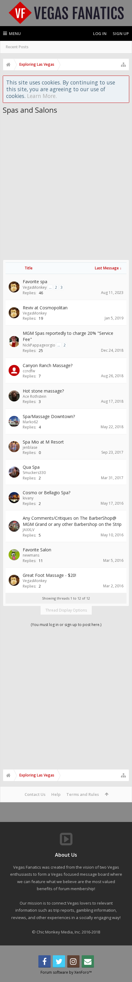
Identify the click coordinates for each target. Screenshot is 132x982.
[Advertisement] (66, 184)
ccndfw (29, 371)
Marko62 (30, 421)
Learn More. (42, 96)
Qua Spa (31, 467)
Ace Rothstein (34, 396)
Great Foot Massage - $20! (49, 575)
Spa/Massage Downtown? (49, 416)
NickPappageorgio (39, 345)
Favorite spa (35, 281)
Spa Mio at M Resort (43, 442)
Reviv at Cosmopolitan (45, 308)
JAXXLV (28, 529)
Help (55, 794)
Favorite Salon (37, 550)
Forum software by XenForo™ (66, 972)
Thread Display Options (66, 610)
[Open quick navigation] (123, 64)
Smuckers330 (34, 472)
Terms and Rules (82, 794)
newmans (31, 555)
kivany (28, 498)
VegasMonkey (35, 287)
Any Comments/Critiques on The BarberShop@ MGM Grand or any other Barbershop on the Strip (72, 521)
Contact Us (35, 794)
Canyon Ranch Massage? (47, 365)
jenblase (30, 447)
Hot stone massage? (43, 391)
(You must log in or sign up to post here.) (66, 624)
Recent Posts (17, 46)
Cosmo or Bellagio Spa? (46, 492)
